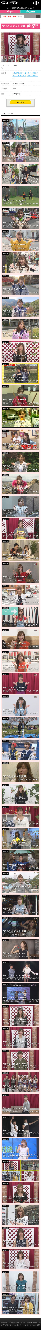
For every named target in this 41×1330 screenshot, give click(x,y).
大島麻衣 (16, 73)
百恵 (24, 76)
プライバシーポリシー (28, 1322)
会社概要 (4, 1322)
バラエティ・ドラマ (12, 17)
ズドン (21, 73)
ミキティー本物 (30, 73)
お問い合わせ (14, 1322)
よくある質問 (35, 1325)
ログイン (20, 102)
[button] (38, 34)
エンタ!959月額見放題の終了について (20, 8)
